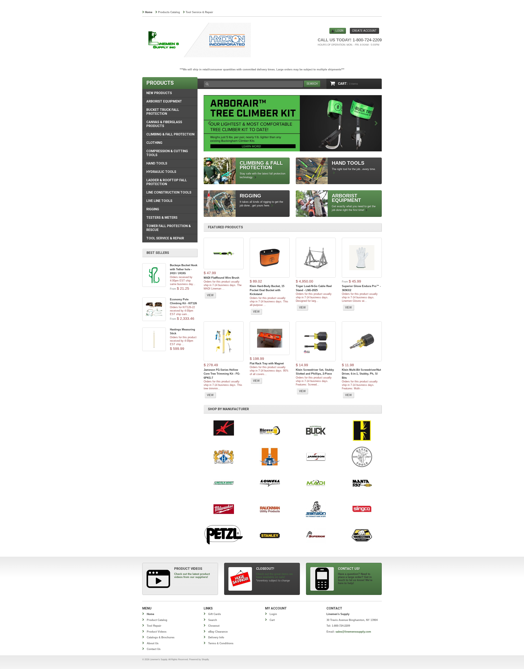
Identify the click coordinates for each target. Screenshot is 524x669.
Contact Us (153, 649)
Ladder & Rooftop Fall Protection (166, 182)
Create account (364, 30)
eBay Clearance (218, 631)
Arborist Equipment (164, 101)
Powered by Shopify (199, 659)
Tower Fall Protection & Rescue (168, 228)
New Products (159, 93)
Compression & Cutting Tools (167, 153)
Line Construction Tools (168, 192)
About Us (152, 643)
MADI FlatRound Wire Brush (221, 277)
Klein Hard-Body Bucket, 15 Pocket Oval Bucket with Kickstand (267, 290)
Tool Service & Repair (199, 12)
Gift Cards (214, 614)
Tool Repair (154, 625)
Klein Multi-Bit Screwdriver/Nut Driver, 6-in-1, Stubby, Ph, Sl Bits (361, 373)
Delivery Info (216, 637)
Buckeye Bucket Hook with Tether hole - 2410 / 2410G (183, 269)
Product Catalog (157, 620)
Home (148, 12)
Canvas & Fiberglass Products (164, 124)
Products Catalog (169, 12)
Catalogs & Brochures (160, 637)
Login (339, 30)
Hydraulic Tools (161, 172)
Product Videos (156, 631)
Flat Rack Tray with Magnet (267, 363)
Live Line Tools (159, 201)
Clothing (154, 143)
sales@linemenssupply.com (353, 631)
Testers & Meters (161, 218)
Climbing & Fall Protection (170, 134)
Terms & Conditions (220, 643)
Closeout (213, 625)
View (210, 295)
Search (212, 620)
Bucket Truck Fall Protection (162, 112)
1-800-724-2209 (367, 40)
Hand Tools (156, 163)
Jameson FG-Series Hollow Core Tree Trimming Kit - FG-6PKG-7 (222, 373)
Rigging (152, 209)
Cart (272, 620)
